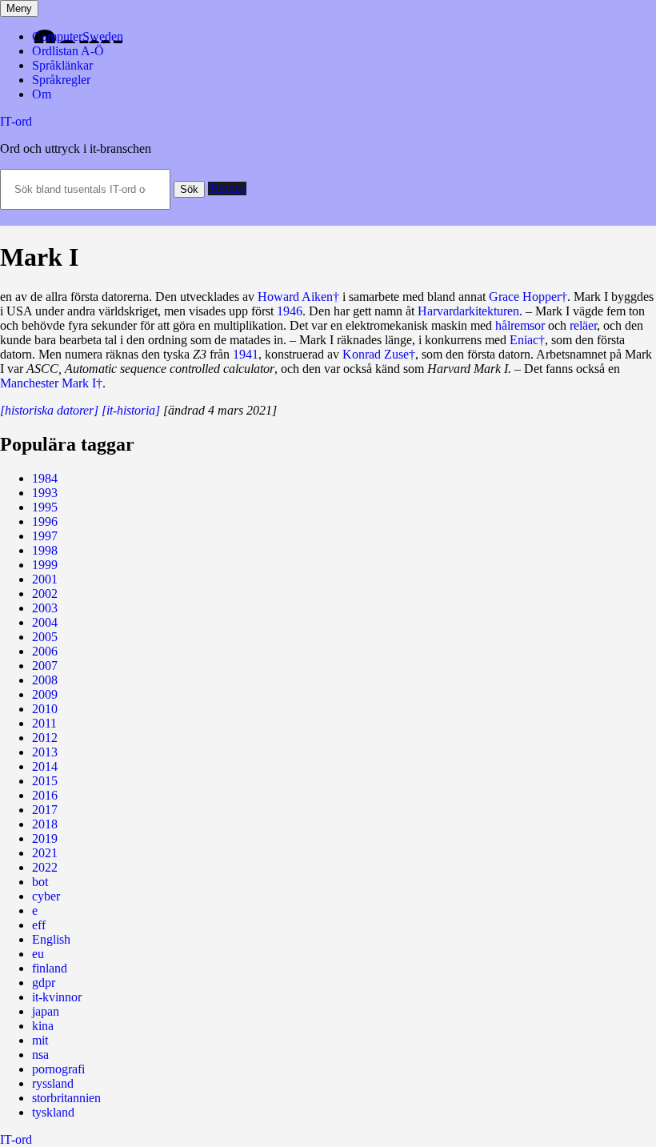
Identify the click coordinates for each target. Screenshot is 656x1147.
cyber (46, 896)
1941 (245, 354)
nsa (40, 1054)
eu (38, 954)
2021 (45, 853)
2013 (45, 752)
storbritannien (66, 1098)
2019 (45, 838)
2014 (45, 766)
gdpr (43, 982)
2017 (45, 809)
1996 (45, 521)
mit (40, 1040)
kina (43, 1026)
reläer (583, 325)
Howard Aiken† (298, 296)
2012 (45, 737)
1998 (45, 550)
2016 (45, 795)
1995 (45, 507)
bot (40, 881)
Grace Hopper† (528, 296)
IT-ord (16, 121)
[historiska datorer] (49, 410)
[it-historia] (131, 410)
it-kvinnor (57, 997)
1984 (45, 478)
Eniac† (527, 340)
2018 (45, 824)
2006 (45, 651)
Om (41, 94)
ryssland (53, 1083)
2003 (45, 608)
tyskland (53, 1112)
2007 (45, 665)
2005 (45, 637)
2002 (45, 593)
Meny (19, 8)
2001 (45, 579)
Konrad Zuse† (378, 354)
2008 (45, 680)
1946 (289, 311)
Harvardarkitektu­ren (468, 311)
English (51, 939)
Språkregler (61, 79)
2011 (44, 723)
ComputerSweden (77, 36)
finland (49, 968)
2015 (45, 781)
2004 (45, 622)
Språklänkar (62, 65)
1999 (45, 564)
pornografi (58, 1069)
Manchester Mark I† (51, 383)
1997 (45, 536)
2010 (45, 709)
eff (39, 925)
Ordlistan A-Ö (68, 51)
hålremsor (520, 325)
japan (45, 1011)
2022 (45, 867)
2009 (45, 694)
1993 (45, 492)
